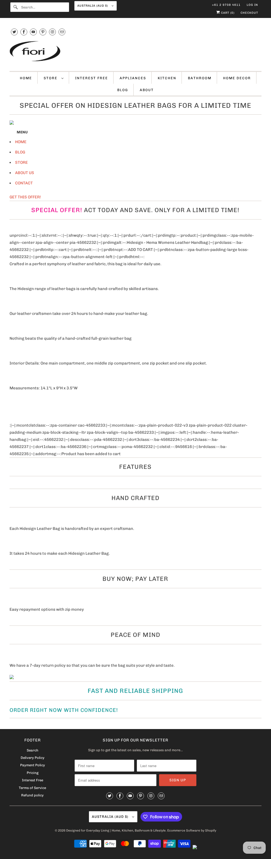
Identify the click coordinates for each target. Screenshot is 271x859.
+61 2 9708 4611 (226, 5)
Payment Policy (32, 765)
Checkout (249, 13)
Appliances (133, 78)
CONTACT (24, 183)
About (147, 90)
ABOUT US (24, 172)
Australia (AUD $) (93, 5)
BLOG (20, 152)
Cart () (227, 13)
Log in (252, 5)
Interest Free (91, 78)
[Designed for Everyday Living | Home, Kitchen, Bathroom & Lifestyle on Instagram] (52, 32)
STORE (21, 162)
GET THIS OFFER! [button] (25, 197)
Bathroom (199, 78)
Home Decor (237, 78)
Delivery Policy (32, 758)
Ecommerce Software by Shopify (191, 830)
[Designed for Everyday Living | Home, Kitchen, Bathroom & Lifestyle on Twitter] (14, 32)
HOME (20, 141)
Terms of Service (32, 788)
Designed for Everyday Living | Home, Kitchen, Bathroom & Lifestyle (116, 830)
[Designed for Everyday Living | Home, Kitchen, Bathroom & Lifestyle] (136, 52)
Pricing (32, 773)
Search (32, 750)
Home (26, 78)
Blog (122, 90)
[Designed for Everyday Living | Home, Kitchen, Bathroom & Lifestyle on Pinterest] (42, 32)
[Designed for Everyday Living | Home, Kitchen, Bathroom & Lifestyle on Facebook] (23, 32)
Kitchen (167, 78)
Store (51, 78)
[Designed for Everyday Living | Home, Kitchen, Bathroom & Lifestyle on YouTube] (33, 32)
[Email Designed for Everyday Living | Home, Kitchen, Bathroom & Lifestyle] (61, 32)
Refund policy (32, 795)
